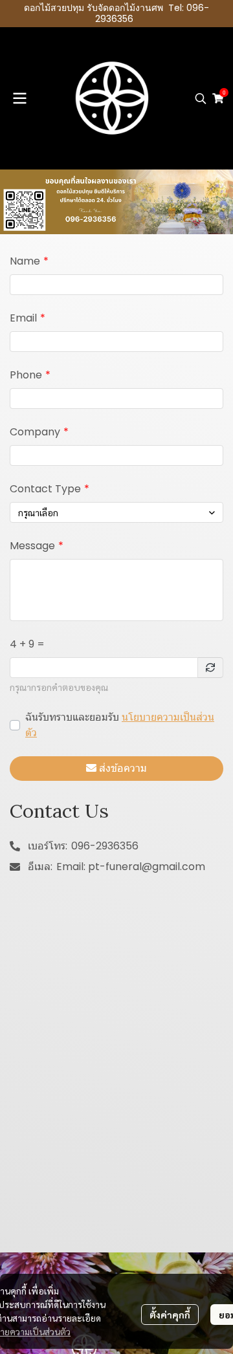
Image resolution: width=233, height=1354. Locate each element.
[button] (201, 98)
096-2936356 (105, 845)
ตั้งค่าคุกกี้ (170, 1314)
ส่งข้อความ (123, 768)
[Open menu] (19, 98)
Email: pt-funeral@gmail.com (130, 866)
